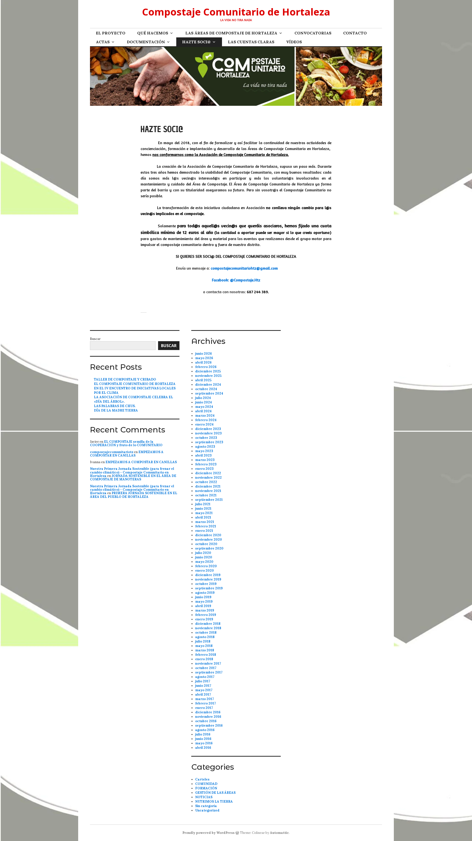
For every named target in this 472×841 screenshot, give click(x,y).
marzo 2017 (204, 699)
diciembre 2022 (208, 473)
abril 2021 (203, 517)
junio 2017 (203, 686)
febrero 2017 (205, 703)
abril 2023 (203, 455)
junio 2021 (203, 508)
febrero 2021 (205, 526)
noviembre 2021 (208, 491)
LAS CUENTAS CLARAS (251, 41)
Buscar (95, 339)
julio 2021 (202, 504)
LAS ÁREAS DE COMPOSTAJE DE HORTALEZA (231, 33)
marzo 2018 (204, 650)
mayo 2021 (204, 513)
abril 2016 (203, 748)
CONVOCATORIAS (313, 33)
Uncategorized (207, 810)
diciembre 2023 (208, 429)
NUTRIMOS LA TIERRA (214, 801)
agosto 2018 (205, 637)
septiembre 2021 (209, 500)
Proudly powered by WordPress (208, 833)
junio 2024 (203, 402)
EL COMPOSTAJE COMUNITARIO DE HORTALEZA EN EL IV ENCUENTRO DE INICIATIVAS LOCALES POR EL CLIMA (135, 388)
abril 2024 (203, 411)
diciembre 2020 (208, 535)
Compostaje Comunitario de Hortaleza (236, 11)
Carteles (202, 779)
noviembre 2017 (208, 663)
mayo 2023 (204, 451)
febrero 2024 (206, 420)
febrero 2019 (205, 615)
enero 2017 (204, 708)
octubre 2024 (206, 389)
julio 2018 (202, 641)
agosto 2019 (205, 593)
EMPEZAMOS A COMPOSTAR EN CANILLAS (126, 454)
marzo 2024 (205, 415)
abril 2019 (203, 606)
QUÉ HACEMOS (152, 33)
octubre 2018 (206, 632)
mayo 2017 (203, 690)
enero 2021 (204, 531)
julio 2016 (202, 734)
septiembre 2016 (209, 725)
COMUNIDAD (206, 784)
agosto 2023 (205, 446)
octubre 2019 (206, 584)
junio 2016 (203, 739)
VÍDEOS (294, 41)
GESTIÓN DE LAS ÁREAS (215, 793)
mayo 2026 (204, 358)
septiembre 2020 (209, 548)
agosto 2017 (204, 677)
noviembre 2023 (208, 433)
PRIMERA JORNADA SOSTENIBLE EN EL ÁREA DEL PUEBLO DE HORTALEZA (133, 495)
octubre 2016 (206, 721)
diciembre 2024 (208, 384)
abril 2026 (203, 362)
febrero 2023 (206, 464)
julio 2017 (202, 681)
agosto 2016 (205, 730)
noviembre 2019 (208, 579)
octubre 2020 (206, 544)
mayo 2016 (204, 743)
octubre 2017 (205, 668)
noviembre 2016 (208, 717)
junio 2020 (203, 557)
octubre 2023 (206, 438)
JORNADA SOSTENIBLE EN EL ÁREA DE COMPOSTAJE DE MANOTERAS (133, 477)
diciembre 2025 (208, 371)
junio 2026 (203, 354)
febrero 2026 (206, 367)
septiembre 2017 (208, 672)
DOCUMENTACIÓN (146, 41)
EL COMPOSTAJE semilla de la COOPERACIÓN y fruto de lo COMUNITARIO (126, 443)
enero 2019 (204, 619)
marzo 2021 (204, 522)
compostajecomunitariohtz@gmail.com (244, 268)
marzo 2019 (204, 610)
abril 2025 (203, 380)
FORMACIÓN (206, 788)
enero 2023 (204, 469)
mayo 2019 (204, 601)
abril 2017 (203, 694)
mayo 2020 (204, 562)
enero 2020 (204, 570)
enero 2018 (204, 659)
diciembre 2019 (208, 575)
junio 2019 (203, 597)
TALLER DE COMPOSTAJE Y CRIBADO (125, 379)
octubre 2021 (206, 495)
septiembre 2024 (209, 393)
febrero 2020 (206, 566)
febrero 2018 (205, 655)
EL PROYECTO (110, 33)
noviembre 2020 (208, 539)
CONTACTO (355, 33)
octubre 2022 (206, 482)
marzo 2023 (205, 460)
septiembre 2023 (209, 442)
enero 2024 (204, 424)
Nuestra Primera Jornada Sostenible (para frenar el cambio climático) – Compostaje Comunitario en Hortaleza (132, 472)
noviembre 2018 (208, 628)
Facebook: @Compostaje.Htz (236, 279)
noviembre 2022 (208, 477)
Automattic (279, 833)
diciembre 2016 (208, 712)
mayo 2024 (204, 407)
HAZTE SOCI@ (196, 41)
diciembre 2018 (208, 624)
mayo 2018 (204, 646)
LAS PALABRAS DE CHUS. (114, 406)
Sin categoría (206, 806)
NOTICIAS (203, 797)
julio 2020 (203, 553)
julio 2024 (203, 398)
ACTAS (103, 41)
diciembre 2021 (208, 486)
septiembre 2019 (209, 588)
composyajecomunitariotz (111, 452)
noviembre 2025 (208, 376)
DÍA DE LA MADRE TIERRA (116, 410)
